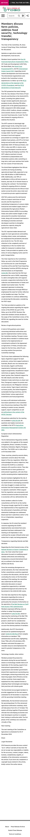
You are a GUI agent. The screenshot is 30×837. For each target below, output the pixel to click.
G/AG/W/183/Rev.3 (12, 634)
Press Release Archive (18, 826)
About (7, 826)
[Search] (19, 16)
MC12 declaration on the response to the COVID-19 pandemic (13, 83)
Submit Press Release (15, 830)
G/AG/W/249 (16, 420)
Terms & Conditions (15, 834)
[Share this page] (27, 15)
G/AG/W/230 (16, 614)
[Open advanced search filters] (23, 16)
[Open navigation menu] (3, 15)
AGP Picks (4, 2)
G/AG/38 (4, 273)
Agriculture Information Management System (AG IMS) (13, 427)
